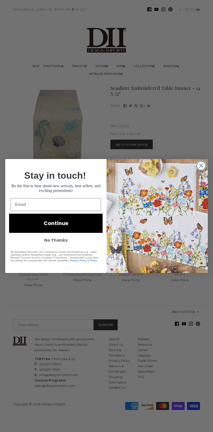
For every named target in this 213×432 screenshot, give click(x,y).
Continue (56, 223)
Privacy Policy (78, 260)
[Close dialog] (201, 165)
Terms (93, 260)
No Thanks (56, 240)
